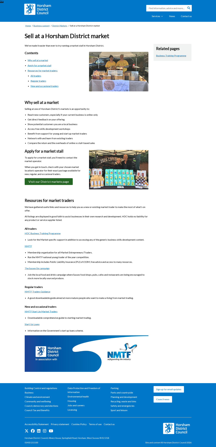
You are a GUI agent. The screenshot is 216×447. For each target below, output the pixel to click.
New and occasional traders (44, 86)
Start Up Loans (32, 324)
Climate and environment (37, 397)
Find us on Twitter (27, 431)
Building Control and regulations (41, 388)
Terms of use (95, 424)
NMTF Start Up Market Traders (41, 311)
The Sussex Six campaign (37, 268)
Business (29, 392)
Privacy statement (60, 424)
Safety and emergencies (122, 405)
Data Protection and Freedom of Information (84, 390)
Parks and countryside (122, 392)
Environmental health (78, 396)
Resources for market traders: (43, 70)
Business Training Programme (171, 55)
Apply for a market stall (39, 65)
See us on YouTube (51, 431)
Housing (72, 400)
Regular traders (38, 80)
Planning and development (124, 397)
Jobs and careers (76, 405)
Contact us (186, 16)
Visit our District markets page (49, 181)
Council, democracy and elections (41, 405)
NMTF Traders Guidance (37, 291)
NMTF (28, 246)
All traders (36, 75)
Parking (115, 388)
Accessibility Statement (37, 424)
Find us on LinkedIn (39, 431)
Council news (162, 399)
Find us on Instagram (44, 431)
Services (156, 16)
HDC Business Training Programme (43, 233)
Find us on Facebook (33, 431)
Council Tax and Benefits (37, 410)
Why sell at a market (38, 60)
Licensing (72, 409)
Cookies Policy (79, 424)
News (172, 16)
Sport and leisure (119, 410)
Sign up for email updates (168, 389)
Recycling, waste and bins (123, 401)
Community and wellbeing (38, 401)
